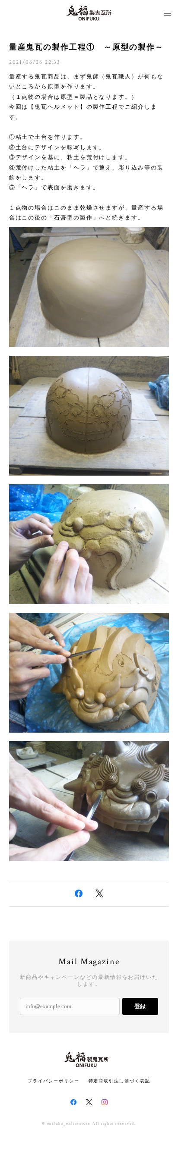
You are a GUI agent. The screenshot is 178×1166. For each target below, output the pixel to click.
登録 (140, 1006)
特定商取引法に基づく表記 (119, 1080)
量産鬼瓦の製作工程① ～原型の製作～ (86, 47)
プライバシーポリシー (53, 1080)
